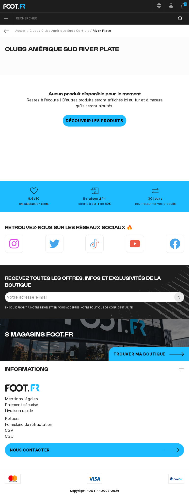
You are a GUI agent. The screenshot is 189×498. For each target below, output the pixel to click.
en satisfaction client (34, 204)
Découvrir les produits (94, 120)
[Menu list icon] (6, 18)
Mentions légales (21, 398)
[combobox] (100, 19)
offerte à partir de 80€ (94, 204)
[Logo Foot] (47, 6)
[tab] (94, 59)
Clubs (34, 30)
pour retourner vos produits (155, 204)
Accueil (21, 30)
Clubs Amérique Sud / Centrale (65, 30)
